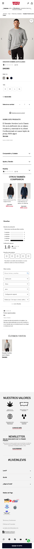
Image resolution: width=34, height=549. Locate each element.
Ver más (5, 136)
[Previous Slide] (3, 8)
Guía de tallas (8, 96)
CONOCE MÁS (17, 428)
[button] (5, 89)
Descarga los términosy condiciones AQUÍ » (10, 532)
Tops (9, 13)
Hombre (5, 13)
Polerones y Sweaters (17, 13)
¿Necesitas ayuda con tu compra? (18, 112)
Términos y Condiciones (9, 520)
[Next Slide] (31, 8)
